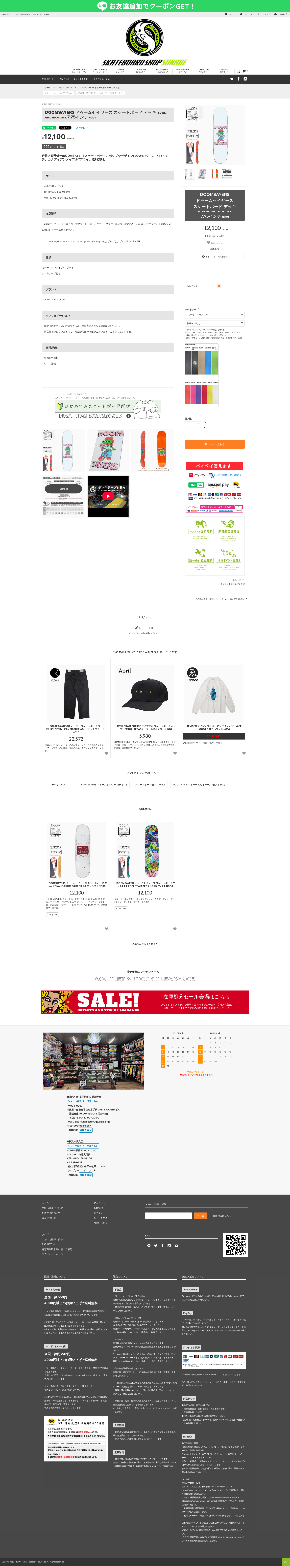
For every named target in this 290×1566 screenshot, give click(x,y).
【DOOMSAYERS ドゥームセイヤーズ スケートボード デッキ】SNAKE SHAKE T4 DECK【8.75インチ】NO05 (76, 884)
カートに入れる (216, 444)
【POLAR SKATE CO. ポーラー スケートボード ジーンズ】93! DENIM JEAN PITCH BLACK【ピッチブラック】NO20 (76, 729)
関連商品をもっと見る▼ (145, 943)
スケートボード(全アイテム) (150, 784)
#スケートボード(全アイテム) (59, 93)
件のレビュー (84, 127)
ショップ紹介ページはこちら (83, 1101)
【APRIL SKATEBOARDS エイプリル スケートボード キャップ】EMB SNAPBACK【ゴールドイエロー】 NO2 (145, 727)
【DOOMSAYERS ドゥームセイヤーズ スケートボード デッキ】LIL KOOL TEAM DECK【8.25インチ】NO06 (145, 884)
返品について (239, 579)
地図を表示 (86, 1130)
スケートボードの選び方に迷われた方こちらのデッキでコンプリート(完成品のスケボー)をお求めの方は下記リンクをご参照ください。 (95, 396)
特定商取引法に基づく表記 (233, 584)
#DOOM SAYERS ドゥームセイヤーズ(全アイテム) (101, 93)
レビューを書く (145, 630)
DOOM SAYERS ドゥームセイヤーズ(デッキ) (100, 87)
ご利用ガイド (48, 79)
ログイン (264, 14)
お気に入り (216, 242)
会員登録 (281, 14)
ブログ (45, 1234)
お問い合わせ (64, 79)
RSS (44, 1244)
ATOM (51, 1244)
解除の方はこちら (222, 1215)
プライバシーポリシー (53, 1254)
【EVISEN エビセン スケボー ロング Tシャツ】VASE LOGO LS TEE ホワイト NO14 (214, 727)
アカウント (248, 14)
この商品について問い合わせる (209, 599)
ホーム (230, 14)
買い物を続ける (237, 599)
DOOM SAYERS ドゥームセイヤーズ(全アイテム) (199, 784)
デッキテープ (192, 309)
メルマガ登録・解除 (101, 79)
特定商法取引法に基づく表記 (57, 1249)
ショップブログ (81, 79)
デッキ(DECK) (65, 87)
